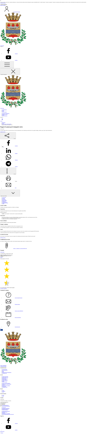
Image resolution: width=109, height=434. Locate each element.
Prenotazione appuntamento (5, 408)
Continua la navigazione (4, 4)
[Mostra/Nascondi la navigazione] (7, 64)
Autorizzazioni (4, 386)
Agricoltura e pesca (4, 387)
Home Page (3, 122)
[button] (4, 109)
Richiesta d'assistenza (5, 409)
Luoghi (3, 395)
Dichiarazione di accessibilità (6, 413)
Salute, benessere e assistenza (6, 385)
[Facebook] (2, 118)
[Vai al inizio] (0, 328)
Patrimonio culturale (4, 114)
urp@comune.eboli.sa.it (5, 405)
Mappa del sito (2, 431)
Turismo (3, 381)
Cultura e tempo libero (5, 377)
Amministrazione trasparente (6, 411)
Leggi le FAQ (4, 407)
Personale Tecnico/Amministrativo (6, 372)
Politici (3, 371)
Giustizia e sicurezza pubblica (6, 383)
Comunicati (3, 391)
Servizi (3, 123)
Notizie (3, 390)
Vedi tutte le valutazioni (3, 288)
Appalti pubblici (4, 379)
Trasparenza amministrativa (5, 113)
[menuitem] (9, 153)
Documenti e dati (4, 373)
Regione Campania (2, 5)
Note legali (3, 412)
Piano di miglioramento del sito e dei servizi (8, 414)
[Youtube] (2, 119)
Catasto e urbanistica (5, 380)
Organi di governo (4, 369)
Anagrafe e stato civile (5, 376)
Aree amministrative (4, 370)
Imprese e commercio (5, 378)
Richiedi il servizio (2, 237)
